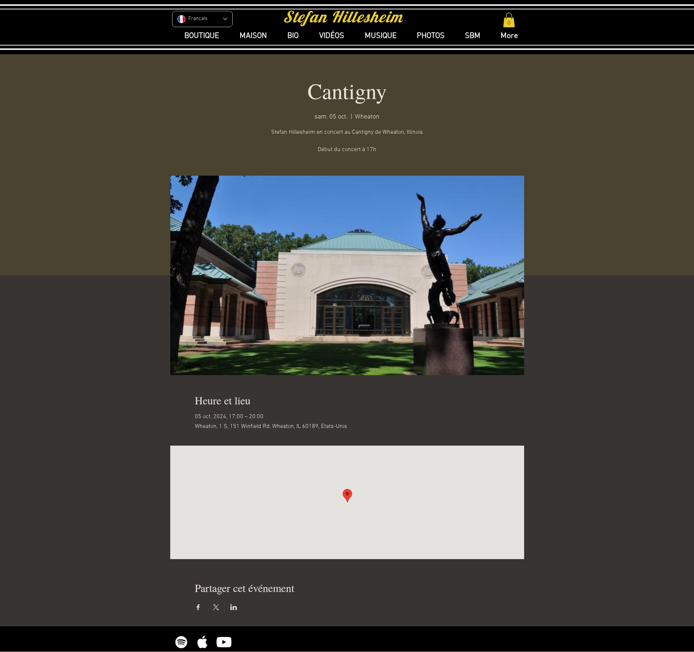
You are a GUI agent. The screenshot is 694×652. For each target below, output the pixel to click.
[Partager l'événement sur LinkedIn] (233, 607)
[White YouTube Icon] (224, 642)
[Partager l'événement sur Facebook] (198, 607)
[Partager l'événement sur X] (216, 607)
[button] (509, 20)
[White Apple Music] (202, 642)
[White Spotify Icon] (181, 642)
